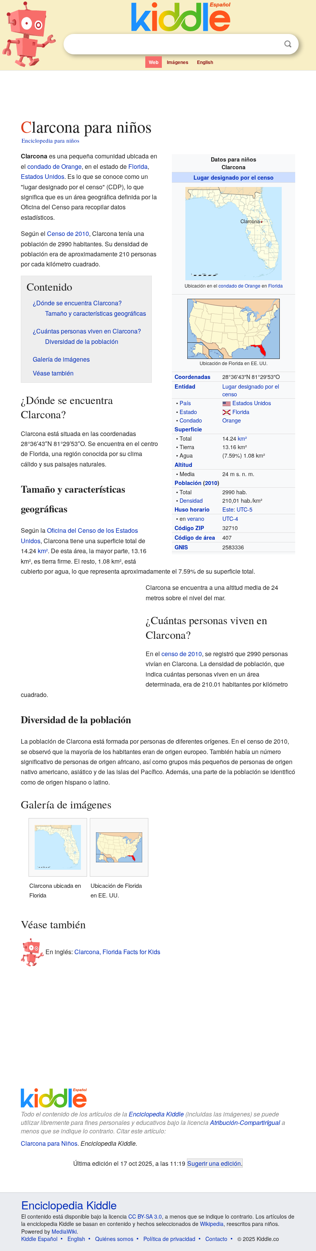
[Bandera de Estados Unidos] (226, 403)
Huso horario (192, 509)
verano (195, 518)
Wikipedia (212, 1223)
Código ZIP (189, 528)
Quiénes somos (114, 1239)
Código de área (195, 537)
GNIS (181, 547)
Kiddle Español (39, 1239)
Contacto (216, 1239)
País (185, 403)
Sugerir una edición (214, 1163)
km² (242, 438)
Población (188, 483)
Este (228, 509)
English (205, 62)
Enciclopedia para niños (50, 140)
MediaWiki (64, 1231)
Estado (188, 411)
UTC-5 (244, 509)
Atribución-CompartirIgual (245, 1122)
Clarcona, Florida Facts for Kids (117, 951)
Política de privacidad (169, 1239)
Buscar (288, 44)
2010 (211, 483)
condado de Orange (240, 285)
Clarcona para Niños (49, 1143)
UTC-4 (230, 518)
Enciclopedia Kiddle (156, 1114)
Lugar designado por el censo (233, 177)
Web (153, 62)
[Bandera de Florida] (226, 411)
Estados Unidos (251, 403)
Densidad (191, 500)
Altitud (183, 464)
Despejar (272, 44)
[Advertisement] (158, 92)
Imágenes (177, 62)
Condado (191, 420)
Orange (231, 420)
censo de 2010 (181, 653)
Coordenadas (192, 377)
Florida (275, 285)
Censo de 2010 (68, 233)
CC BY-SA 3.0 (145, 1216)
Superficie (188, 429)
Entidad (185, 386)
